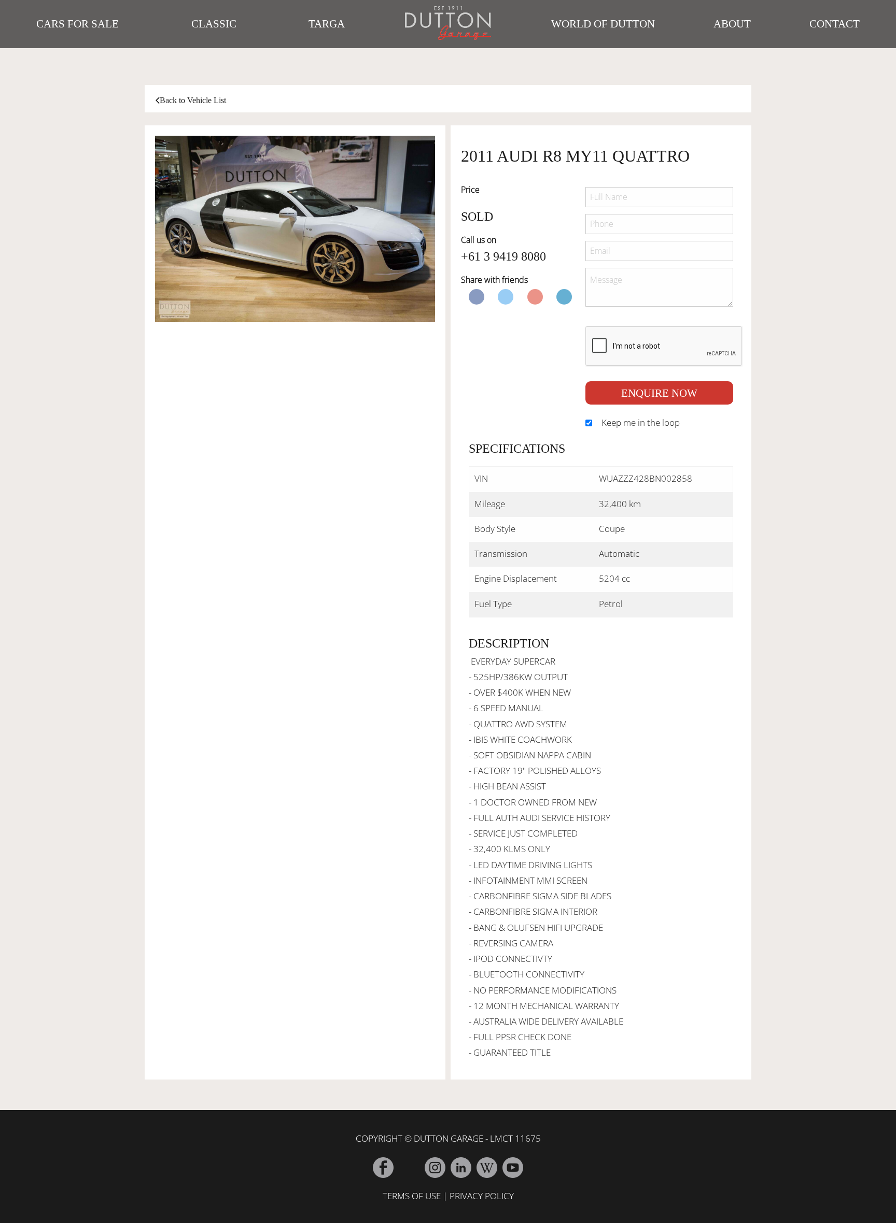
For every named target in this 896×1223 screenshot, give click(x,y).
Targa (327, 24)
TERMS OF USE (412, 1196)
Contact (834, 24)
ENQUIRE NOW (659, 393)
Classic (213, 24)
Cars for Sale (77, 24)
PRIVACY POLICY (482, 1196)
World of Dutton (603, 24)
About (732, 24)
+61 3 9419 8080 (503, 256)
